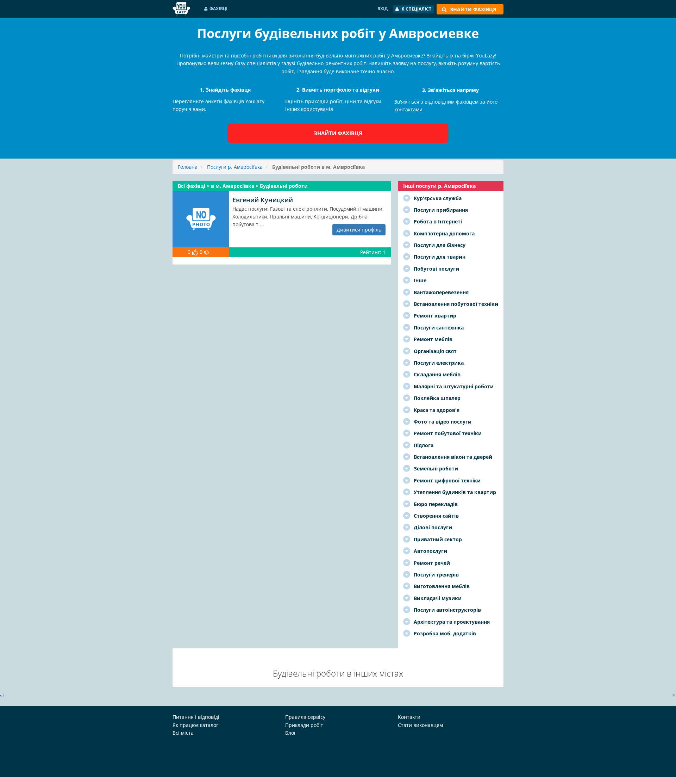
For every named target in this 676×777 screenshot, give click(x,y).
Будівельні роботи (284, 186)
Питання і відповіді (196, 717)
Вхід (382, 9)
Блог (290, 732)
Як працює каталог (195, 725)
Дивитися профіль (359, 229)
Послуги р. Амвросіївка (235, 167)
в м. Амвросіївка (233, 186)
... (262, 224)
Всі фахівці (192, 186)
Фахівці (218, 9)
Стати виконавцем (420, 725)
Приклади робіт (304, 725)
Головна (188, 167)
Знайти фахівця (338, 133)
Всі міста (183, 732)
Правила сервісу (305, 717)
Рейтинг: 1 (373, 252)
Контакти (409, 717)
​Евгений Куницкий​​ (262, 200)
